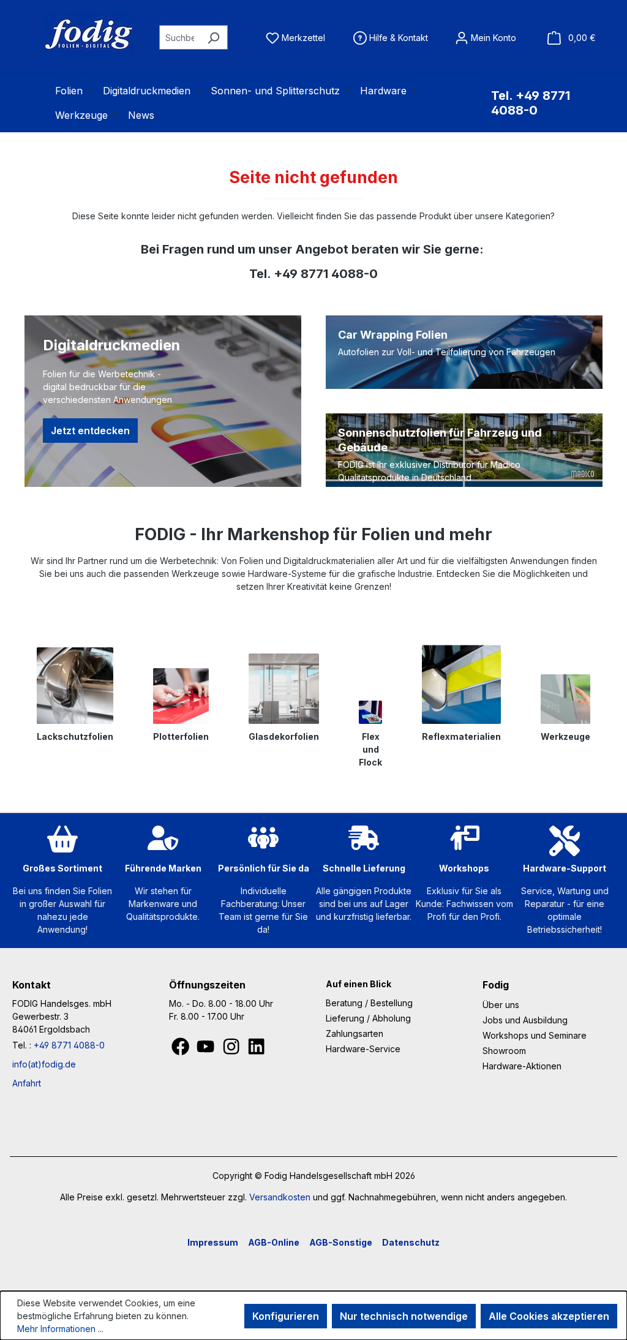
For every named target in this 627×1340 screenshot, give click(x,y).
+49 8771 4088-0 (69, 1045)
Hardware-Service (363, 1049)
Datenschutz (411, 1242)
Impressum (212, 1242)
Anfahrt (26, 1083)
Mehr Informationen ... (60, 1328)
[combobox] (179, 37)
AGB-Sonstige (340, 1242)
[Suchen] (213, 37)
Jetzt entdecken (90, 430)
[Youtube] (206, 1049)
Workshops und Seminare (534, 1035)
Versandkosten (279, 1197)
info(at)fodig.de (44, 1064)
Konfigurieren (285, 1316)
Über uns (500, 1004)
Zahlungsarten (354, 1033)
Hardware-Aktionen (521, 1066)
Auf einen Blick (358, 984)
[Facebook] (181, 1049)
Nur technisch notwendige (404, 1316)
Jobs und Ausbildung (525, 1020)
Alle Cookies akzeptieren (549, 1316)
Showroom (504, 1050)
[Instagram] (232, 1049)
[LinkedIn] (256, 1049)
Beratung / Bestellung (369, 1003)
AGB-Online (273, 1242)
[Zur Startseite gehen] (73, 35)
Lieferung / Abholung (368, 1018)
